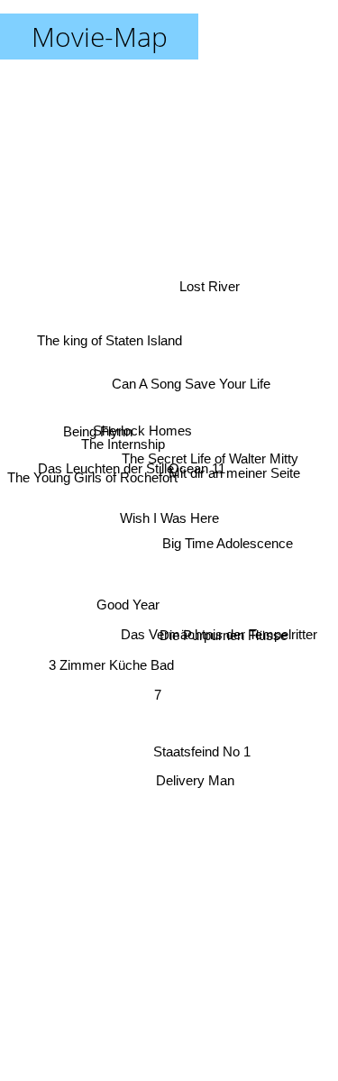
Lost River (208, 277)
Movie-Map (100, 36)
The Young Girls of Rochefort (92, 473)
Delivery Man (193, 781)
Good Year (129, 610)
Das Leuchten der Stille (106, 456)
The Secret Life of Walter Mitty (210, 455)
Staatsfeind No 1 (204, 752)
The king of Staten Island (109, 335)
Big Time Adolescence (227, 535)
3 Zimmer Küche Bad (111, 665)
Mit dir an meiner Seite (233, 472)
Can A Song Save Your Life (190, 385)
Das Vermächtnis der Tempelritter (220, 643)
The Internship (122, 436)
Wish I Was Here (169, 518)
